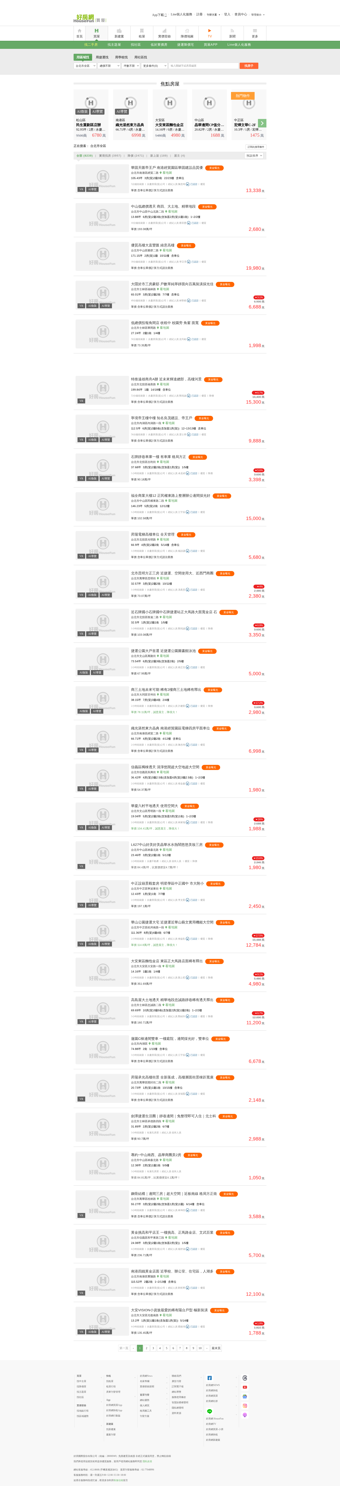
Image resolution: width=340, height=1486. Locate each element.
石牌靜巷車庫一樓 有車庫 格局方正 (158, 457)
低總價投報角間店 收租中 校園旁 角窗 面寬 (165, 323)
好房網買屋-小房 (214, 1429)
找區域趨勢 (83, 1416)
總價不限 (105, 65)
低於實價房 (159, 44)
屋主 (179, 155)
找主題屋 (114, 44)
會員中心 (241, 14)
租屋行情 (111, 1386)
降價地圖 (187, 36)
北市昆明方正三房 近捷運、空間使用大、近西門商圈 (172, 573)
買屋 (96, 36)
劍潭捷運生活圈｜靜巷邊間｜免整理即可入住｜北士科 (173, 1116)
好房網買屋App (114, 1405)
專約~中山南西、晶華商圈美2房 (156, 1155)
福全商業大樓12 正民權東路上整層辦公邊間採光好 (170, 496)
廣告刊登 (176, 1381)
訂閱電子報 (178, 1386)
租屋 (142, 36)
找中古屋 (81, 1381)
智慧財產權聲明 (180, 1402)
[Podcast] (245, 1415)
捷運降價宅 (185, 44)
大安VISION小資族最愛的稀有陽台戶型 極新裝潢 (169, 1310)
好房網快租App (114, 1410)
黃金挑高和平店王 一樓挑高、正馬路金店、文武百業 (172, 1232)
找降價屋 (81, 1386)
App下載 (158, 15)
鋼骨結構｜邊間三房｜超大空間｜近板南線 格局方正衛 (174, 1194)
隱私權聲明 (178, 1407)
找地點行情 (83, 1410)
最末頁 (216, 1348)
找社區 (136, 44)
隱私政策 (147, 1461)
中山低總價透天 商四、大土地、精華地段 (163, 206)
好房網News (146, 1376)
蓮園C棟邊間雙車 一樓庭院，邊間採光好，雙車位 (170, 1039)
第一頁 (123, 1348)
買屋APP (211, 44)
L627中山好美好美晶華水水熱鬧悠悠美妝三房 (167, 845)
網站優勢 (144, 1400)
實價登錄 (164, 36)
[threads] (245, 1378)
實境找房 (110, 155)
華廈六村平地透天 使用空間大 (154, 806)
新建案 (119, 36)
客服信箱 (118, 1480)
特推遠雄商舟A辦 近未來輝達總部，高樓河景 (166, 379)
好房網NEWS (213, 1385)
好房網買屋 (212, 1395)
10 (200, 1348)
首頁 (79, 36)
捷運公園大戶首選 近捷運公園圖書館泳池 (163, 651)
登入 (227, 14)
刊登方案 (212, 14)
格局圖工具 (146, 1410)
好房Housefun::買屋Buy (90, 19)
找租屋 (109, 1381)
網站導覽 (176, 1391)
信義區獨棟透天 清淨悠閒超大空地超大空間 (165, 767)
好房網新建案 (213, 1440)
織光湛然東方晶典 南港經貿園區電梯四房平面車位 (170, 728)
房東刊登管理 (113, 1391)
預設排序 (252, 155)
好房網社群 (212, 1401)
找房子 (249, 65)
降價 (136, 155)
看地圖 (167, 172)
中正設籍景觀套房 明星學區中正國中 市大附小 (167, 883)
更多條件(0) (150, 65)
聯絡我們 (176, 1376)
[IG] (245, 1405)
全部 (85, 155)
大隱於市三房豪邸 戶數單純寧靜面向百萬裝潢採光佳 (172, 284)
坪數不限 (129, 65)
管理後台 (256, 14)
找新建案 (111, 1429)
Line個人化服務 (181, 14)
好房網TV (211, 1424)
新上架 (159, 155)
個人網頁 (144, 1405)
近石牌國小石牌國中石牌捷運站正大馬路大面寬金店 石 (174, 612)
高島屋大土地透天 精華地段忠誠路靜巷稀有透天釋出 (172, 1000)
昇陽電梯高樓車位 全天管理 (153, 534)
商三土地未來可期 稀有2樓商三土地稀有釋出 (166, 690)
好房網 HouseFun (215, 1418)
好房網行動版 (113, 1415)
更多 (255, 36)
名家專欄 (144, 1381)
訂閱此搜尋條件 (256, 147)
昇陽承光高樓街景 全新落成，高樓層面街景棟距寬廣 (172, 1077)
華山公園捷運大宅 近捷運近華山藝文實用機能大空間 (172, 922)
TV (210, 36)
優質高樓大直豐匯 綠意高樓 (153, 245)
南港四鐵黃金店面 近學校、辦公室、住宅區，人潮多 (172, 1271)
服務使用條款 (179, 1397)
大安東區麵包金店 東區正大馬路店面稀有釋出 (167, 961)
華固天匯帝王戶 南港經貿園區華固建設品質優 (167, 168)
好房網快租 (212, 1390)
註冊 (199, 14)
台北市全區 (83, 65)
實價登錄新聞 (147, 1386)
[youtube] (245, 1387)
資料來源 (176, 1413)
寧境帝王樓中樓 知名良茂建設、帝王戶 (161, 418)
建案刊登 (111, 1434)
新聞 (232, 36)
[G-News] (245, 1396)
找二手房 (91, 44)
